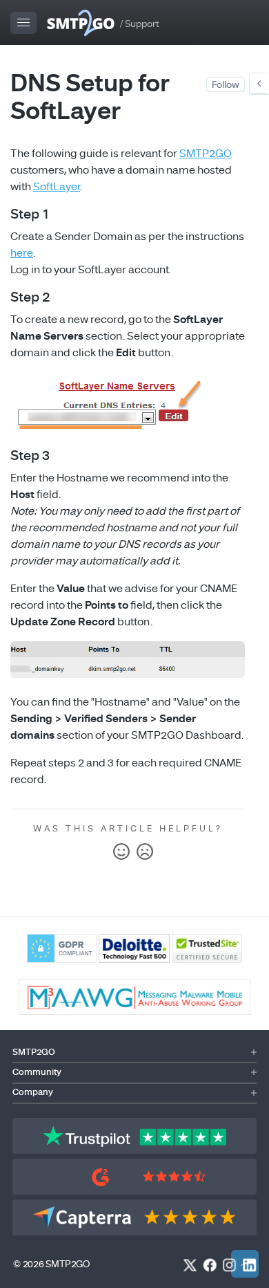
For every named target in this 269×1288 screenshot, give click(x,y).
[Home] (80, 23)
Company (32, 1092)
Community (36, 1072)
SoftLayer (56, 187)
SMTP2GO (205, 153)
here (21, 253)
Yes (121, 852)
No (145, 852)
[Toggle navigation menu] (24, 23)
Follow (225, 85)
